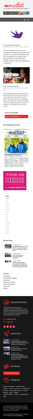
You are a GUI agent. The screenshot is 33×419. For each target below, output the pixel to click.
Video (4, 396)
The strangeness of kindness (11, 45)
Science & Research (8, 394)
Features (5, 390)
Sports (7, 228)
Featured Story (25, 388)
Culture (21, 46)
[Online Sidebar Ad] (14, 190)
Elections (17, 388)
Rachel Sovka (8, 46)
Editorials (8, 209)
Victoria (7, 206)
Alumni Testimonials (9, 386)
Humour (25, 390)
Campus (7, 198)
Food (7, 220)
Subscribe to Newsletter (12, 116)
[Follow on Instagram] (7, 326)
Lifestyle (8, 230)
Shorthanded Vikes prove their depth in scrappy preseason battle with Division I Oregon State (20, 248)
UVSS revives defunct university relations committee (18, 256)
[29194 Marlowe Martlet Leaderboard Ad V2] (16, 14)
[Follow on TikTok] (14, 326)
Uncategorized (24, 394)
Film (6, 217)
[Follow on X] (10, 326)
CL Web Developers (18, 415)
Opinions (16, 392)
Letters (7, 212)
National (7, 204)
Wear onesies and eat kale (11, 86)
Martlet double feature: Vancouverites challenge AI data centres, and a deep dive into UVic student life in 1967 (20, 265)
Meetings (5, 392)
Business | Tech (20, 386)
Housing (8, 233)
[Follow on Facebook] (4, 326)
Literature (26, 46)
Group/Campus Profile (15, 390)
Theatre (7, 225)
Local (7, 201)
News (7, 214)
